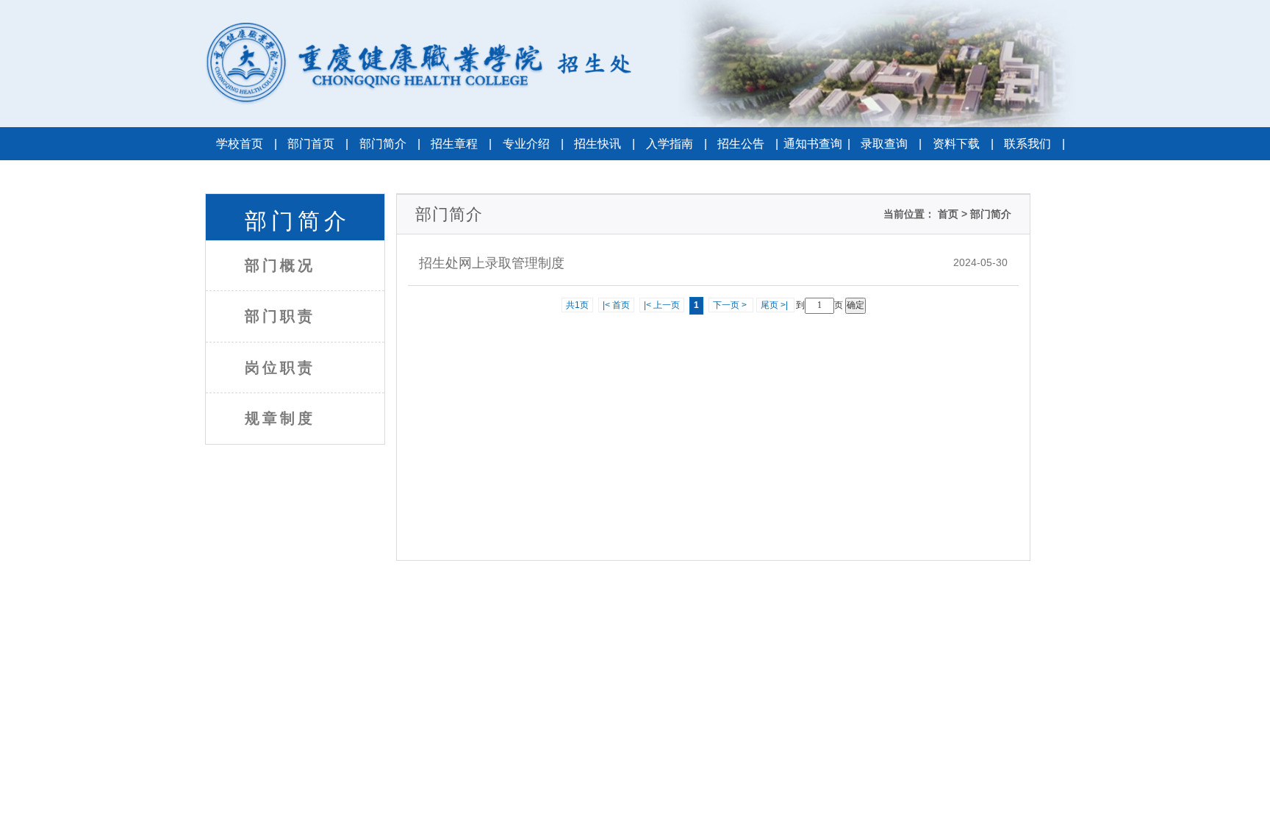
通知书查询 (816, 143)
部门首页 (317, 143)
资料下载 (963, 143)
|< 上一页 (662, 305)
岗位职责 (280, 367)
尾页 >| (775, 305)
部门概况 (280, 265)
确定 (855, 305)
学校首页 (246, 143)
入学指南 (676, 143)
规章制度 (280, 418)
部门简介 (389, 143)
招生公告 (747, 143)
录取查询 (891, 143)
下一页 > (731, 305)
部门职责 (280, 316)
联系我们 (1034, 143)
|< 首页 (616, 305)
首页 (946, 214)
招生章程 (461, 143)
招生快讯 (604, 143)
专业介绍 (533, 143)
